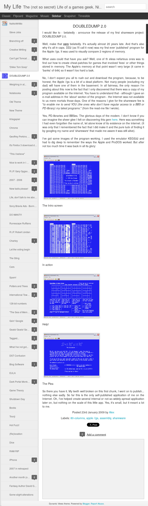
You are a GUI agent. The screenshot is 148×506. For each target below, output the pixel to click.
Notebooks (15, 93)
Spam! (12, 277)
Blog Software (16, 364)
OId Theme (15, 101)
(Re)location (15, 433)
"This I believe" (17, 153)
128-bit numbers (18, 303)
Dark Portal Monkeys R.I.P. (23, 381)
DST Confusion (17, 355)
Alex (111, 412)
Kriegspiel (14, 119)
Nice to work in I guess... (22, 162)
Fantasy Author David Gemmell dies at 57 (31, 485)
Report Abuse (97, 503)
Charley (13, 240)
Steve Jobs (15, 32)
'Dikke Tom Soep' (18, 67)
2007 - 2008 (15, 179)
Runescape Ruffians (20, 223)
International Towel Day (21, 294)
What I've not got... (18, 346)
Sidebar (56, 16)
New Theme (15, 110)
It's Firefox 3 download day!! (23, 145)
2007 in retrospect (18, 468)
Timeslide (84, 16)
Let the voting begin (19, 249)
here (115, 119)
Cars (11, 266)
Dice (11, 442)
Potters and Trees (18, 286)
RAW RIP (14, 451)
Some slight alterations (21, 494)
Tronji (12, 416)
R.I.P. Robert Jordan (19, 232)
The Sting (14, 258)
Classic (6, 16)
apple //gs (92, 418)
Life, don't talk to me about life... (25, 197)
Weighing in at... (17, 84)
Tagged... (14, 338)
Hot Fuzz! (14, 425)
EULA (12, 373)
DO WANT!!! (15, 214)
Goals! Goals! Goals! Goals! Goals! (27, 329)
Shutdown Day (17, 399)
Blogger (86, 503)
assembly (105, 418)
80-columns (78, 418)
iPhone (13, 459)
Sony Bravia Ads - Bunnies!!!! (24, 206)
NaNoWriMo (15, 23)
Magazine (32, 16)
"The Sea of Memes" (20, 312)
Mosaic (44, 16)
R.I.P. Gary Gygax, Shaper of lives (26, 171)
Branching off (16, 40)
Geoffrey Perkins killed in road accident (29, 136)
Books (12, 407)
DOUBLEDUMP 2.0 (19, 75)
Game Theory (16, 390)
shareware (119, 418)
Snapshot (70, 16)
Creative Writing (17, 49)
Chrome (13, 127)
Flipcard (18, 16)
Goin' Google (16, 320)
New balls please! (18, 188)
